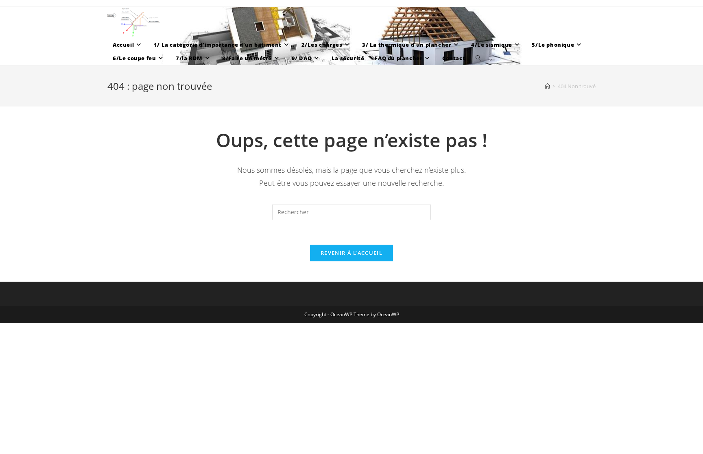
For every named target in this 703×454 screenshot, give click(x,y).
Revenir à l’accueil (351, 252)
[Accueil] (547, 86)
